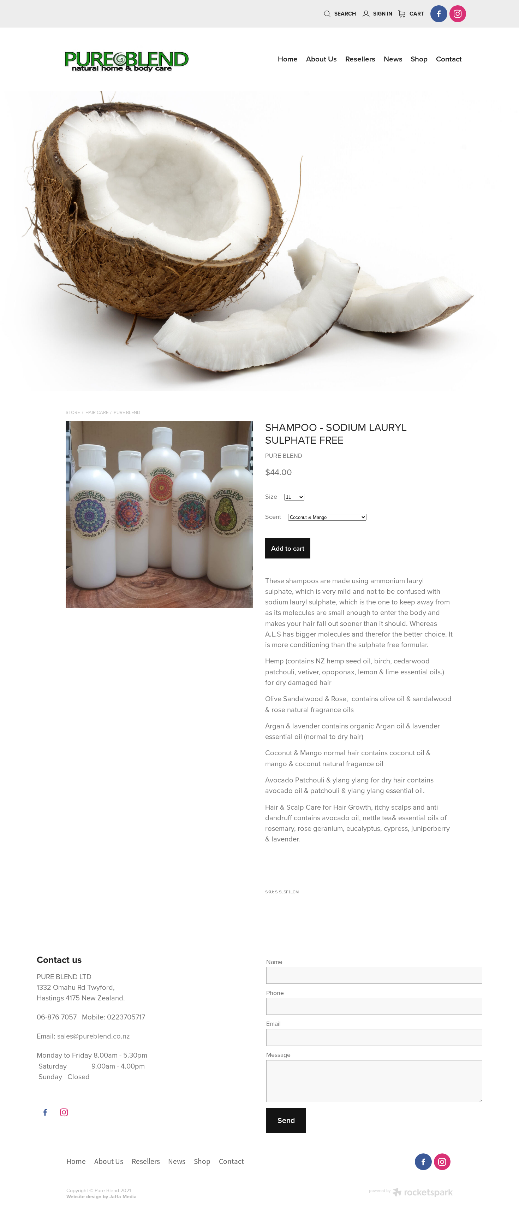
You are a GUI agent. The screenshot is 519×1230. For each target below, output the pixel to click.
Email (273, 1024)
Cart (416, 14)
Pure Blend (127, 412)
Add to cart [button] (287, 548)
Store (73, 412)
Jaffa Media (123, 1196)
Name (274, 962)
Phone (275, 993)
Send (286, 1120)
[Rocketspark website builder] (411, 1193)
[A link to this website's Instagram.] (457, 13)
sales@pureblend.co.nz (93, 1036)
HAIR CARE (96, 412)
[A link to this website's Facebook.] (438, 13)
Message (278, 1055)
